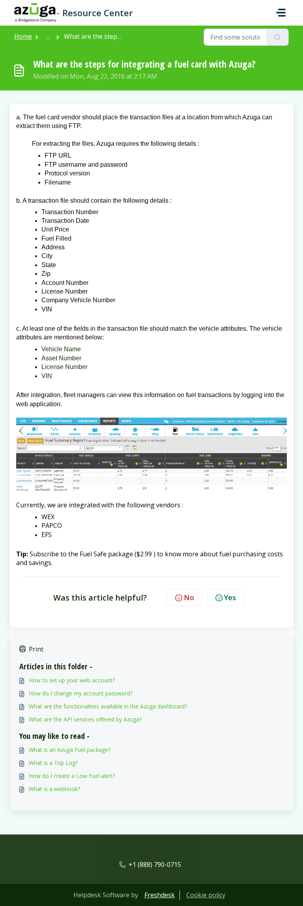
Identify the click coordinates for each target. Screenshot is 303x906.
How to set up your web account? (72, 680)
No (189, 597)
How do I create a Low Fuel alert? (72, 776)
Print (36, 649)
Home (23, 36)
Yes (230, 597)
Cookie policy (205, 895)
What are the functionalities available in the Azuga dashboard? (108, 706)
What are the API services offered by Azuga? (85, 719)
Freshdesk (159, 895)
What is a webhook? (54, 789)
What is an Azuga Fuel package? (69, 749)
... (48, 36)
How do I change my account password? (81, 693)
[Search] (277, 37)
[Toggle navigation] (281, 13)
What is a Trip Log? (53, 763)
